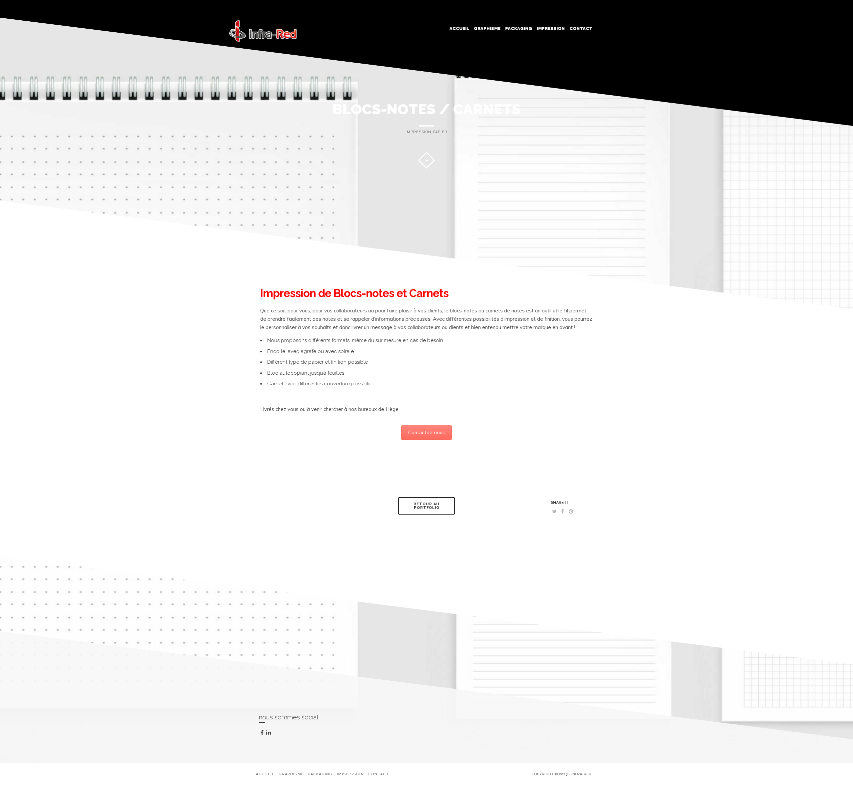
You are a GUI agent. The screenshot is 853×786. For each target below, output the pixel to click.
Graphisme (487, 28)
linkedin (272, 734)
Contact (580, 28)
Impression (551, 28)
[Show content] (426, 160)
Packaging (518, 28)
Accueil (459, 28)
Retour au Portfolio (426, 506)
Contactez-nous (426, 432)
